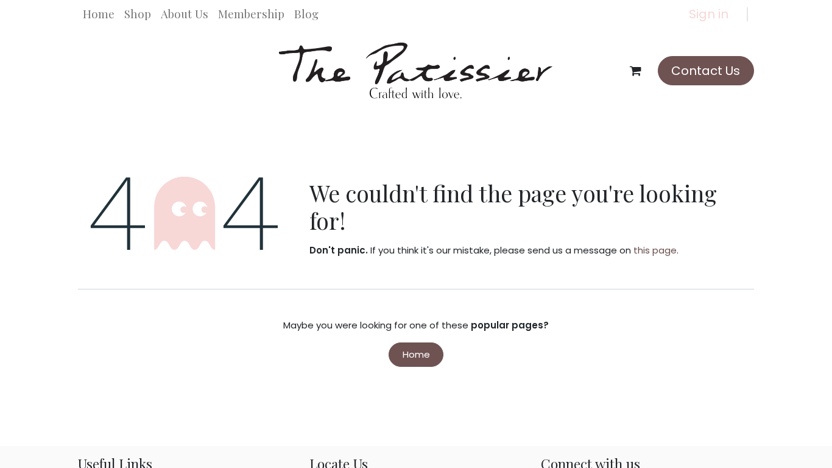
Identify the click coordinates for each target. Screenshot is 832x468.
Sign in (708, 14)
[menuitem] (98, 14)
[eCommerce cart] (636, 71)
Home (416, 354)
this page (655, 250)
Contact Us (705, 70)
